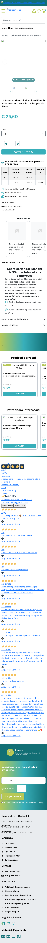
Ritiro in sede (11, 847)
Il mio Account (11, 860)
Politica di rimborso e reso (17, 887)
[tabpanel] (23, 288)
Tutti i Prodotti (12, 907)
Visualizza (19, 394)
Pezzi (3, 129)
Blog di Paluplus (12, 911)
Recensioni (10, 851)
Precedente (7, 505)
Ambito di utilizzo (9, 325)
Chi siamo (9, 843)
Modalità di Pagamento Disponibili (20, 899)
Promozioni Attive (13, 856)
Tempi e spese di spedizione (18, 895)
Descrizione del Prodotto (13, 262)
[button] (5, 62)
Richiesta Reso (12, 891)
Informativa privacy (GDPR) (17, 903)
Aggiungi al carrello (22, 152)
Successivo (20, 505)
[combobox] (23, 134)
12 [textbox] (4, 133)
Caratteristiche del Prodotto (15, 319)
